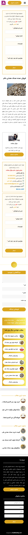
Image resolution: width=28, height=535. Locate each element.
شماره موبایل (18, 36)
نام (24, 285)
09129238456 (11, 178)
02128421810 (11, 176)
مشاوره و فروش (15, 3)
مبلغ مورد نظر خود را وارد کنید (14, 58)
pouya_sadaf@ (20, 189)
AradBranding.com (17, 533)
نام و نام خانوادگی (17, 28)
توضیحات (20, 44)
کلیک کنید (9, 181)
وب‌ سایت (23, 300)
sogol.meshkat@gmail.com (11, 184)
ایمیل (24, 293)
